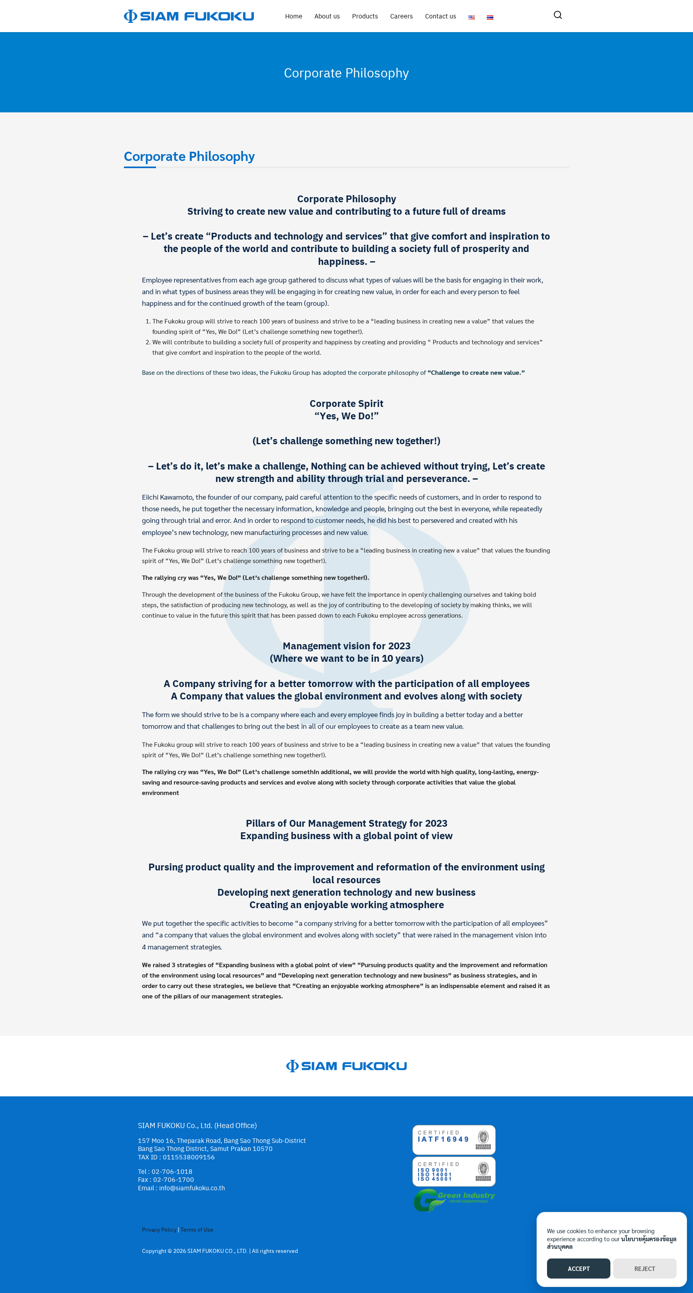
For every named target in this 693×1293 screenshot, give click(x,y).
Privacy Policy (159, 1229)
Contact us (440, 15)
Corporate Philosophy (346, 72)
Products (365, 15)
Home (293, 15)
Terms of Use (196, 1229)
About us (327, 15)
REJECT (644, 1268)
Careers (401, 15)
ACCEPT (579, 1268)
